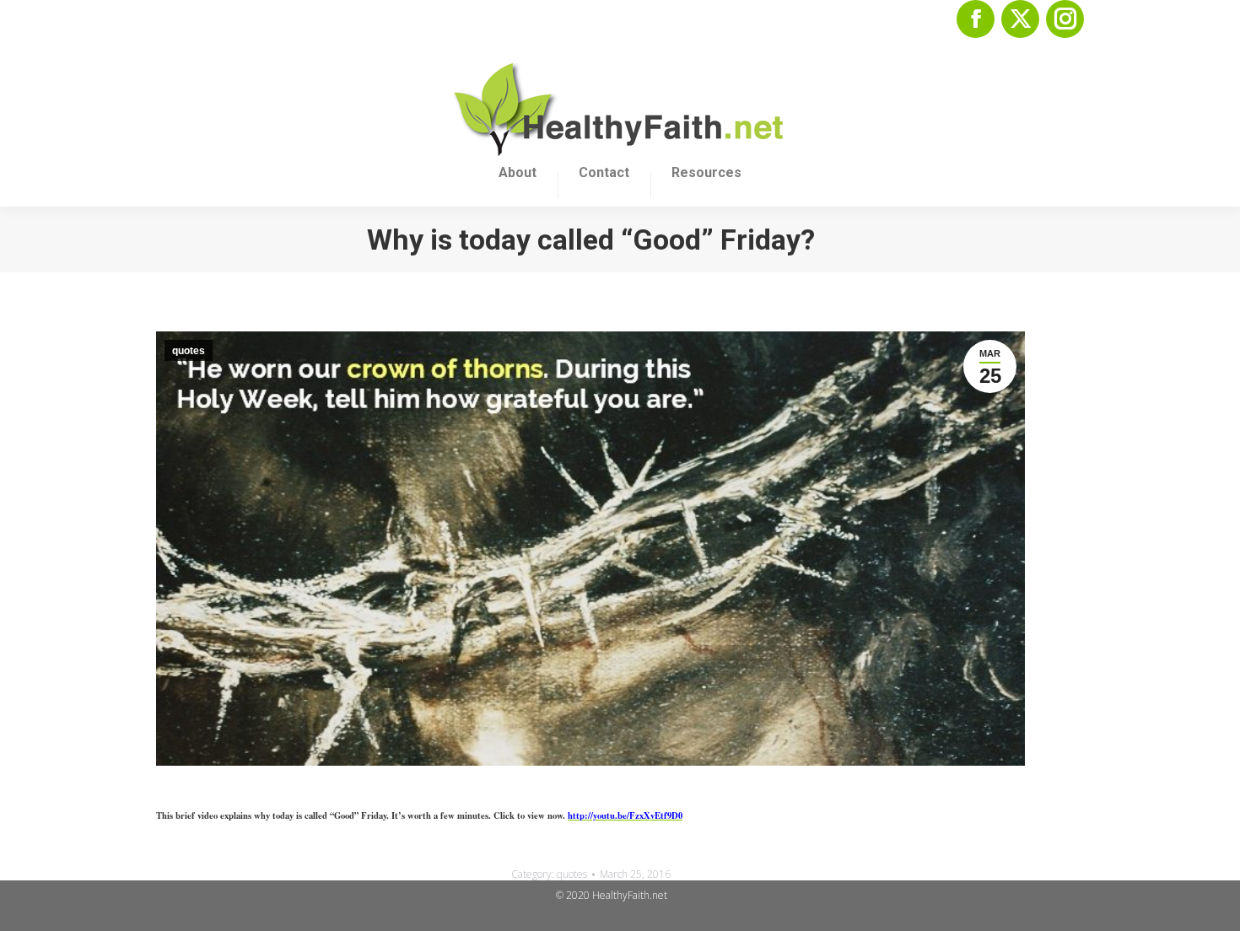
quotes (188, 351)
